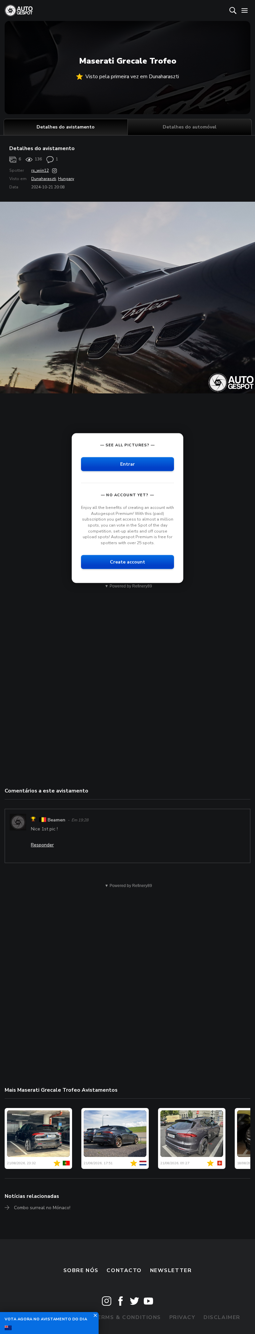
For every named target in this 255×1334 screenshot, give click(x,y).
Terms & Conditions (127, 1317)
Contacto (124, 1270)
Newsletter (171, 1270)
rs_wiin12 (40, 170)
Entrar (127, 464)
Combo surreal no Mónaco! (42, 1208)
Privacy (182, 1317)
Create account (127, 562)
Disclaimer (222, 1317)
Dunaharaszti (43, 178)
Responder (42, 845)
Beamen (56, 820)
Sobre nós (81, 1270)
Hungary (66, 178)
